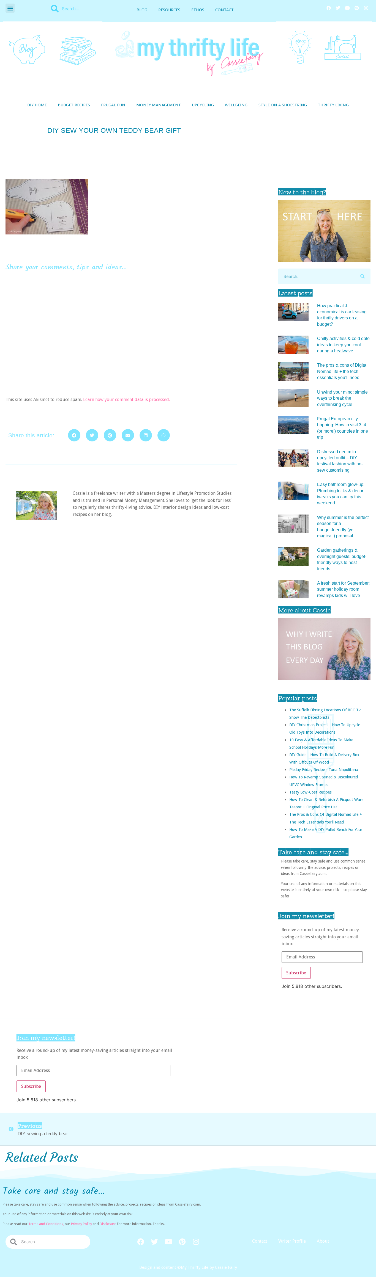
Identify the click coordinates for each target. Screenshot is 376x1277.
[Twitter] (338, 8)
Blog (142, 9)
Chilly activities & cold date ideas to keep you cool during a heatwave (343, 344)
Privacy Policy (81, 1224)
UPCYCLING (203, 105)
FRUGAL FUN (113, 105)
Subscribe (296, 972)
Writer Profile (292, 1241)
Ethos (197, 9)
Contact (224, 9)
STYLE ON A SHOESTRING (282, 105)
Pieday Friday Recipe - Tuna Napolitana (323, 769)
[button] (10, 8)
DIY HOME (37, 105)
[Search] (362, 276)
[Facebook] (328, 8)
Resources (169, 9)
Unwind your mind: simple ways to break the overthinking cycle (342, 398)
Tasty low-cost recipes (310, 792)
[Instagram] (366, 8)
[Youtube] (347, 8)
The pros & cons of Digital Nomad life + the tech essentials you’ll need (342, 371)
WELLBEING (236, 105)
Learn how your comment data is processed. (126, 399)
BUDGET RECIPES (74, 105)
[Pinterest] (356, 8)
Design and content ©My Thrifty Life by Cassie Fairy (188, 1267)
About (323, 1241)
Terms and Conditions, (46, 1224)
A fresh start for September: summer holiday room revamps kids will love (343, 589)
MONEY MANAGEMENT (158, 105)
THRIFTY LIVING (333, 105)
